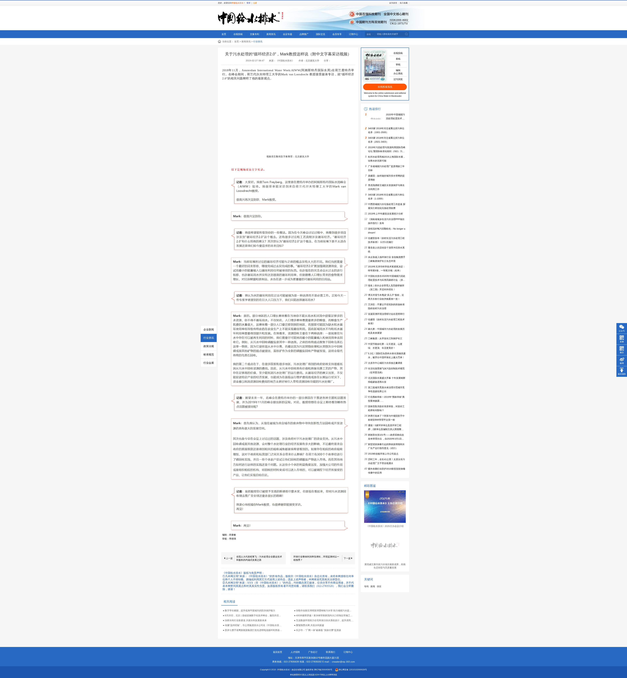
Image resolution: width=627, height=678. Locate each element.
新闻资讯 (271, 34)
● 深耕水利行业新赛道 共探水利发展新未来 (245, 620)
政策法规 (208, 346)
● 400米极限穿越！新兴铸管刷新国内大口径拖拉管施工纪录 (324, 615)
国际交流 (320, 34)
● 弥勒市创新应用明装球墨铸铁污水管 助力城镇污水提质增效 (324, 610)
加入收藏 (404, 3)
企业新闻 (208, 329)
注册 (255, 3)
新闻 (372, 586)
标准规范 (208, 354)
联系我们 (330, 652)
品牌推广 (304, 34)
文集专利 (254, 34)
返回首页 (277, 652)
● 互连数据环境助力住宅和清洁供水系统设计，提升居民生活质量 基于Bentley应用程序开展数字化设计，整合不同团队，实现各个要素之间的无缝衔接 (324, 620)
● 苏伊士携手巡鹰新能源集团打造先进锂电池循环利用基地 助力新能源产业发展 (252, 630)
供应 (379, 586)
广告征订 (312, 652)
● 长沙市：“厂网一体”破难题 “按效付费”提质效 (317, 630)
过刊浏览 (398, 79)
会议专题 (287, 34)
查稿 (398, 58)
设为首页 (393, 3)
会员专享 (337, 34)
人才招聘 (295, 652)
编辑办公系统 (398, 72)
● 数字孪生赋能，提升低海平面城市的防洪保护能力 (249, 610)
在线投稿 (238, 34)
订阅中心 (353, 34)
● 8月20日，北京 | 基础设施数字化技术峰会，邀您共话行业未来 (252, 615)
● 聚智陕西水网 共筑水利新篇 (309, 625)
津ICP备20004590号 (323, 670)
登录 (248, 3)
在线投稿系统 (385, 86)
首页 (224, 34)
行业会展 (208, 362)
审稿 (398, 64)
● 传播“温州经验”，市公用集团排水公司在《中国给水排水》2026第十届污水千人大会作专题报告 (252, 625)
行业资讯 (208, 337)
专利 (366, 586)
